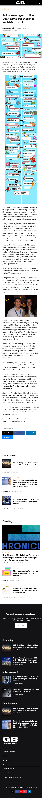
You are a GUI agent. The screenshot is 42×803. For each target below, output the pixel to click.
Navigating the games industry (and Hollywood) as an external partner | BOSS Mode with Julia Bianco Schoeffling (25, 483)
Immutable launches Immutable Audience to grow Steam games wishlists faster (25, 590)
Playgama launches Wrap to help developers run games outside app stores (25, 573)
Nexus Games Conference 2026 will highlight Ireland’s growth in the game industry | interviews (25, 660)
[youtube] (21, 791)
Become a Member (8, 752)
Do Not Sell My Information (11, 777)
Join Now (21, 626)
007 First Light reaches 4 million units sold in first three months (25, 464)
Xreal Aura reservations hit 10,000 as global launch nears (26, 690)
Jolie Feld (6, 472)
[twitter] (12, 791)
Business (6, 9)
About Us (5, 764)
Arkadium (12, 210)
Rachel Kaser (7, 491)
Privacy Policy (7, 773)
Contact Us (6, 760)
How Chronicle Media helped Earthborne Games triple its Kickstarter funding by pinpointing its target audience (20, 557)
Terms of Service (8, 769)
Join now (22, 69)
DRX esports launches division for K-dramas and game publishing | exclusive (26, 502)
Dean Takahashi (9, 28)
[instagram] (25, 791)
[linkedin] (29, 791)
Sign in (4, 756)
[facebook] (17, 791)
